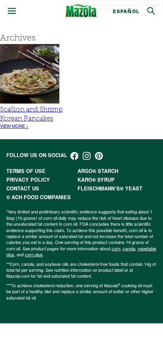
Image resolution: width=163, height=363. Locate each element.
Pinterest (99, 156)
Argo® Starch (98, 171)
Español (126, 11)
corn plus (34, 254)
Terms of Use (25, 171)
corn (116, 248)
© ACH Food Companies (38, 197)
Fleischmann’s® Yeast (110, 188)
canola (129, 248)
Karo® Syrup (96, 179)
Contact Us (22, 188)
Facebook (74, 156)
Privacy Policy (28, 179)
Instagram (87, 156)
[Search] (151, 11)
